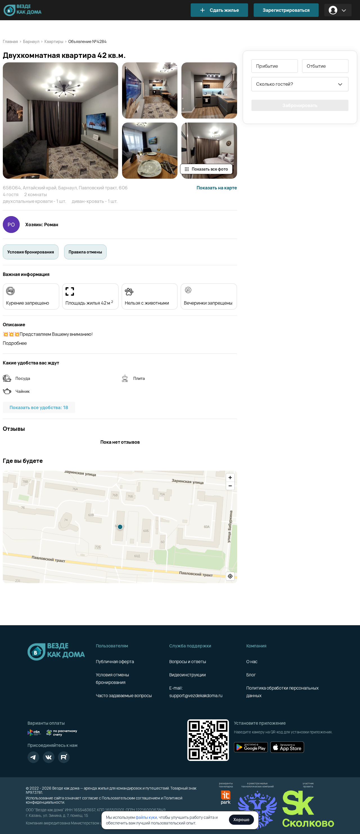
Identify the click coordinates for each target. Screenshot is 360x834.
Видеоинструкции (187, 675)
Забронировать (300, 105)
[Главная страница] (31, 10)
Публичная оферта (115, 662)
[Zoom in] (230, 477)
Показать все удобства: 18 (39, 407)
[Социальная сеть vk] (49, 757)
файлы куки (146, 817)
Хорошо (241, 819)
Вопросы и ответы (187, 662)
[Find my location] (230, 576)
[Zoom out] (230, 486)
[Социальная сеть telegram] (33, 757)
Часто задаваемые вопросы (124, 696)
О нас (251, 662)
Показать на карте (217, 188)
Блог (251, 675)
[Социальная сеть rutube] (64, 757)
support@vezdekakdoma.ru (195, 696)
